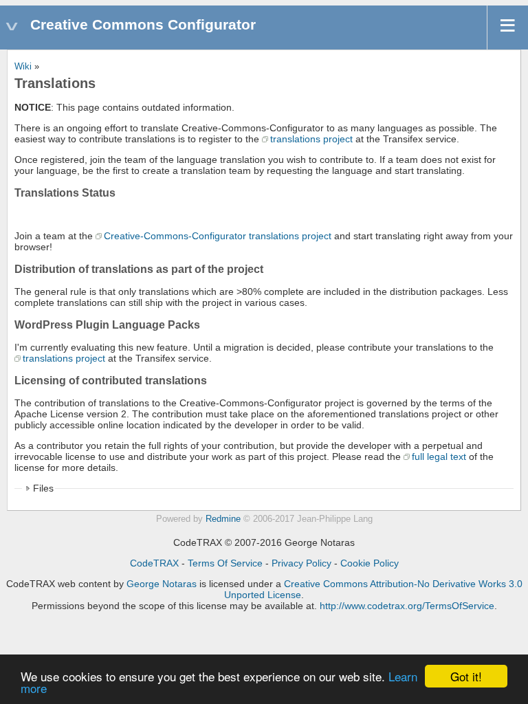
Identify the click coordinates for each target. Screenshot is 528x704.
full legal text (439, 456)
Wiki (23, 67)
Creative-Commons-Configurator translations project (217, 235)
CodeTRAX (154, 563)
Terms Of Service (225, 563)
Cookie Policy (369, 563)
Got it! (466, 676)
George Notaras (161, 583)
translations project (311, 138)
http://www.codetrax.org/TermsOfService (407, 605)
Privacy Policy (301, 563)
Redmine (223, 519)
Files (43, 488)
